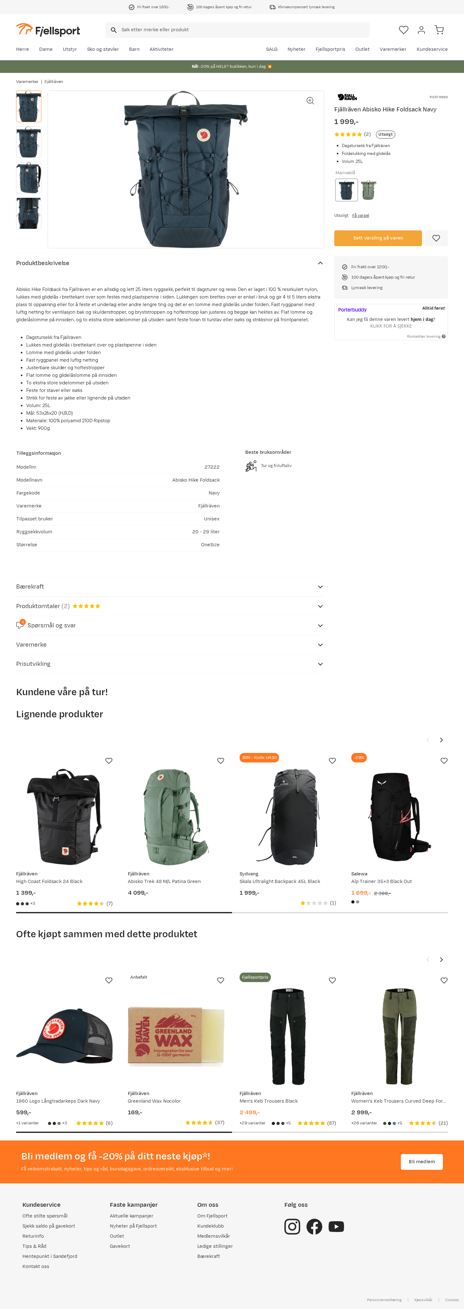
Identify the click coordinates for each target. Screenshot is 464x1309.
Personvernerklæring (384, 1299)
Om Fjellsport (212, 1216)
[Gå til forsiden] (48, 30)
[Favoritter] (404, 30)
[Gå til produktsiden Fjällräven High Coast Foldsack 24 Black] (64, 817)
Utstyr (70, 49)
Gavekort (120, 1246)
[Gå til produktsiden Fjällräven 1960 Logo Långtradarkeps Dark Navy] (64, 1036)
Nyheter (297, 49)
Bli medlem (422, 1161)
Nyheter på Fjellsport (133, 1226)
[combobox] (237, 30)
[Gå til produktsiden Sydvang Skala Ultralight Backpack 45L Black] (288, 817)
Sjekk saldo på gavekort (48, 1226)
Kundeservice (432, 49)
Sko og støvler (103, 49)
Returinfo (33, 1236)
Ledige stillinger (215, 1246)
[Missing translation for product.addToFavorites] (436, 238)
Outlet (362, 49)
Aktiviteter (162, 49)
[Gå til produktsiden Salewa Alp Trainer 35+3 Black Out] (399, 817)
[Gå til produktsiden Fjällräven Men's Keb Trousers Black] (288, 1036)
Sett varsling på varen (378, 238)
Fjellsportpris (330, 49)
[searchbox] (245, 30)
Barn (134, 49)
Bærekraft (208, 1256)
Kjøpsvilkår (423, 1299)
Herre (22, 49)
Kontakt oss (35, 1266)
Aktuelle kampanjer (131, 1216)
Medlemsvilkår (213, 1236)
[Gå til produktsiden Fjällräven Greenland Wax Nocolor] (176, 1036)
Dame (46, 49)
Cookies (452, 1299)
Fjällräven (54, 82)
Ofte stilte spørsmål (45, 1216)
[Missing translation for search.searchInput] (113, 30)
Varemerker (393, 49)
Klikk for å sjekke (391, 326)
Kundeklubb (210, 1226)
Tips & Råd (34, 1246)
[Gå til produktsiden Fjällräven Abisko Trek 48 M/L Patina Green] (176, 817)
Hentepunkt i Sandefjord (49, 1256)
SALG (271, 49)
